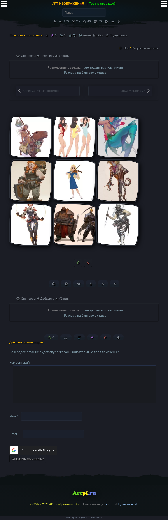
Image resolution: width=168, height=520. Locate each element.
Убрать (63, 55)
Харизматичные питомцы (41, 90)
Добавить (47, 55)
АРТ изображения (68, 3)
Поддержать (117, 35)
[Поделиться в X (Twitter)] (114, 283)
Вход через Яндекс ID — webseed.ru (84, 517)
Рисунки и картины (145, 48)
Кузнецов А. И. (128, 504)
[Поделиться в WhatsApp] (102, 283)
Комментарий (19, 362)
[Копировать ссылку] (54, 283)
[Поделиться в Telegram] (66, 283)
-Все (126, 48)
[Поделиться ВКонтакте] (79, 283)
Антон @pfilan (93, 35)
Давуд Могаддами (132, 90)
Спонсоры (28, 55)
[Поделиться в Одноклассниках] (90, 283)
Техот (108, 504)
